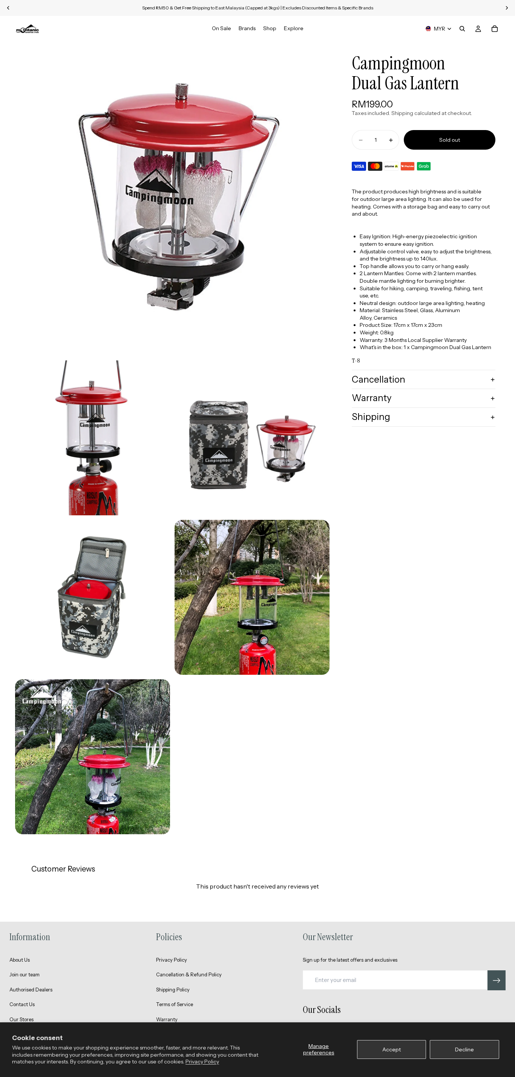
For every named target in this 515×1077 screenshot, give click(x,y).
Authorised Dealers (30, 990)
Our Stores (21, 1019)
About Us (19, 960)
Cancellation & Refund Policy (189, 974)
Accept (391, 1049)
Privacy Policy (202, 1061)
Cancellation (378, 379)
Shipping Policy (173, 990)
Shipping (371, 417)
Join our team (24, 974)
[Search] (462, 28)
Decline (464, 1049)
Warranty (372, 398)
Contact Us (22, 1004)
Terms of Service (174, 1004)
